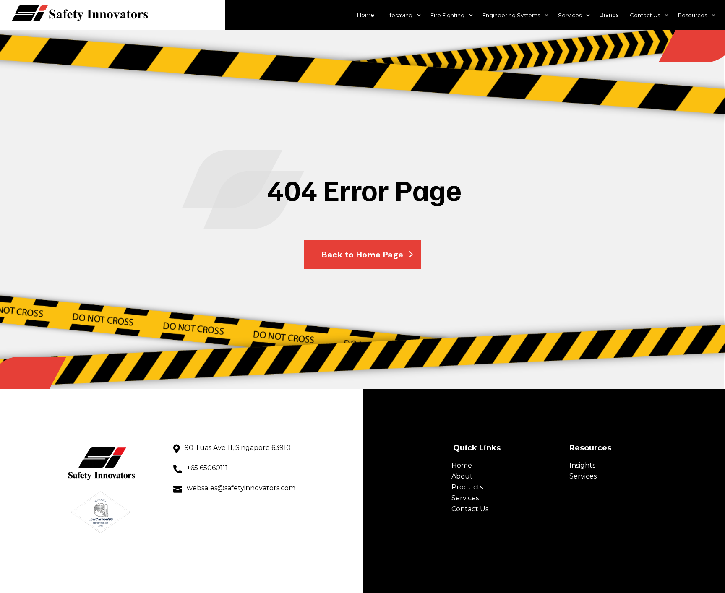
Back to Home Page (363, 254)
